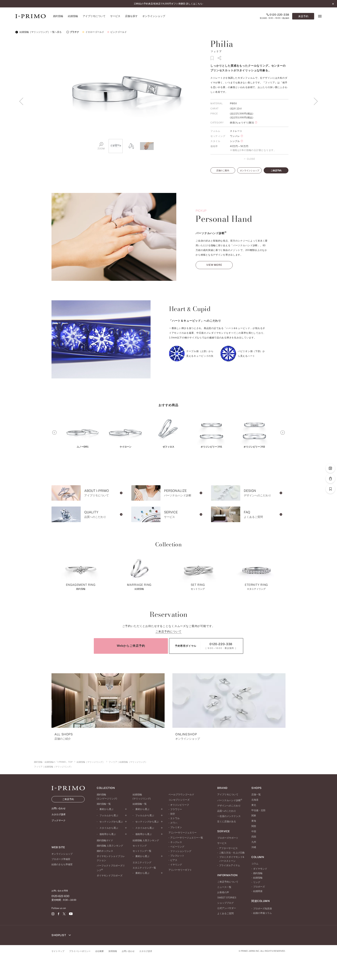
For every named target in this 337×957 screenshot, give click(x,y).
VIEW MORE (214, 264)
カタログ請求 (145, 951)
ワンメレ (235, 136)
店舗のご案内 (222, 170)
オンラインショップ (249, 170)
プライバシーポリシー (79, 951)
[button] (54, 432)
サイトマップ (57, 951)
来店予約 (303, 16)
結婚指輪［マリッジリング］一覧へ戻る (40, 32)
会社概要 (99, 951)
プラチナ (74, 32)
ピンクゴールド (118, 32)
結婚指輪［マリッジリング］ (91, 762)
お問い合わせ (128, 951)
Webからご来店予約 (131, 645)
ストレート (236, 131)
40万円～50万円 (239, 146)
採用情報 (112, 951)
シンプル (235, 141)
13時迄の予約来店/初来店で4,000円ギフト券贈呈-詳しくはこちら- (168, 3)
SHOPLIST (59, 935)
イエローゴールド (94, 32)
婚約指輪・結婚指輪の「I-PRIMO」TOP (53, 762)
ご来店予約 (276, 170)
